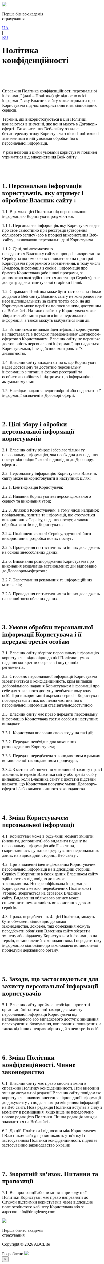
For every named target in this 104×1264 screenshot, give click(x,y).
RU (5, 37)
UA (5, 28)
